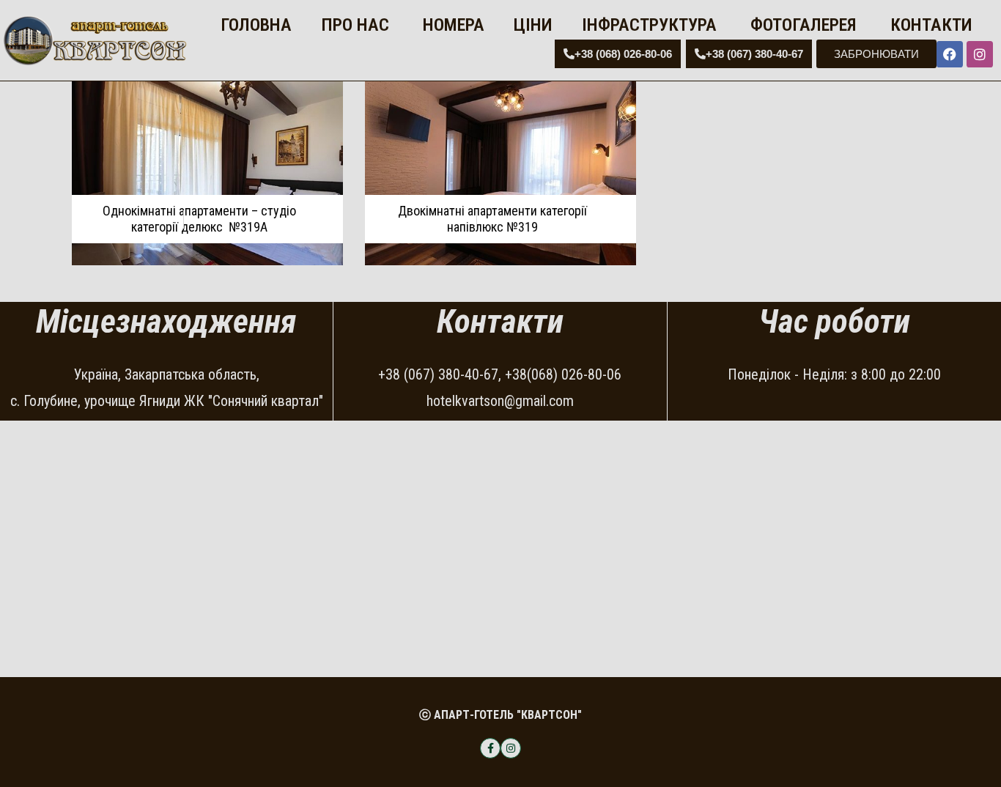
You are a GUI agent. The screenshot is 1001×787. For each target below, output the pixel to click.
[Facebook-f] (490, 748)
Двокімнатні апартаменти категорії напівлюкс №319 (492, 218)
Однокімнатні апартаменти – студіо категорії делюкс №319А (199, 218)
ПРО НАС (355, 25)
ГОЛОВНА (254, 25)
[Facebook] (950, 54)
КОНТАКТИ (929, 25)
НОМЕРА (451, 25)
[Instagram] (980, 54)
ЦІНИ (533, 25)
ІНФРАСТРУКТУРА (649, 25)
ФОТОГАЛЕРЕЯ (801, 25)
